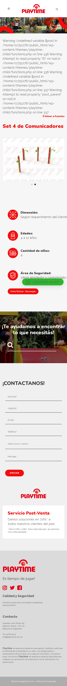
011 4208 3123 (9, 634)
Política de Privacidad (46, 681)
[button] (43, 281)
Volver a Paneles (54, 116)
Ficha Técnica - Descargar (23, 291)
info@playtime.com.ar (13, 637)
